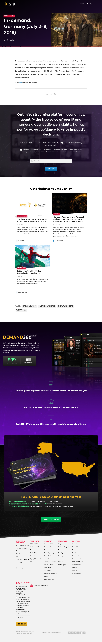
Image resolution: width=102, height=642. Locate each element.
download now (51, 520)
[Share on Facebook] (54, 94)
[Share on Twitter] (51, 94)
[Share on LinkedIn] (47, 94)
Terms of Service (46, 632)
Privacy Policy (56, 632)
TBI (20, 83)
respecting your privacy (58, 143)
